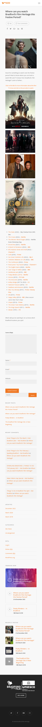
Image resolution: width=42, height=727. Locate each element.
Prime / (27, 290)
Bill (9, 295)
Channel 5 (11, 252)
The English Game (14, 267)
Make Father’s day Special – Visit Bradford (20, 478)
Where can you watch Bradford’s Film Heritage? (20, 414)
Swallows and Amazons (16, 287)
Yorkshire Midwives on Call (16, 260)
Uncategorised (10, 533)
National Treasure (14, 285)
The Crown (11, 237)
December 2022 (10, 508)
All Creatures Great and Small (17, 250)
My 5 (31, 257)
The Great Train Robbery (16, 305)
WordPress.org (10, 557)
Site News (8, 529)
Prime (18, 295)
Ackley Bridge (12, 282)
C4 (28, 282)
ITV (20, 310)
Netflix (23, 237)
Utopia (10, 302)
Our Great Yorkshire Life (16, 257)
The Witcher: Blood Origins (17, 239)
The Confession (13, 262)
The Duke (11, 232)
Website (7, 378)
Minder (10, 310)
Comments (10, 553)
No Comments (22, 23)
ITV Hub (21, 277)
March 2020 (9, 513)
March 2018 (9, 517)
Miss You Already (14, 290)
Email (7, 369)
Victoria (10, 277)
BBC (29, 270)
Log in (7, 545)
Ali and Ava (11, 244)
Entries (9, 549)
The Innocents (12, 280)
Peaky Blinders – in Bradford (14, 418)
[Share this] (7, 28)
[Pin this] (22, 28)
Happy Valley (12, 297)
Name (7, 360)
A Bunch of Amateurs (15, 247)
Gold (10, 255)
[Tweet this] (11, 28)
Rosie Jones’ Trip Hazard (16, 265)
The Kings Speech (14, 307)
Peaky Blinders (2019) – (16, 275)
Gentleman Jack (13, 272)
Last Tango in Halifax (15, 270)
